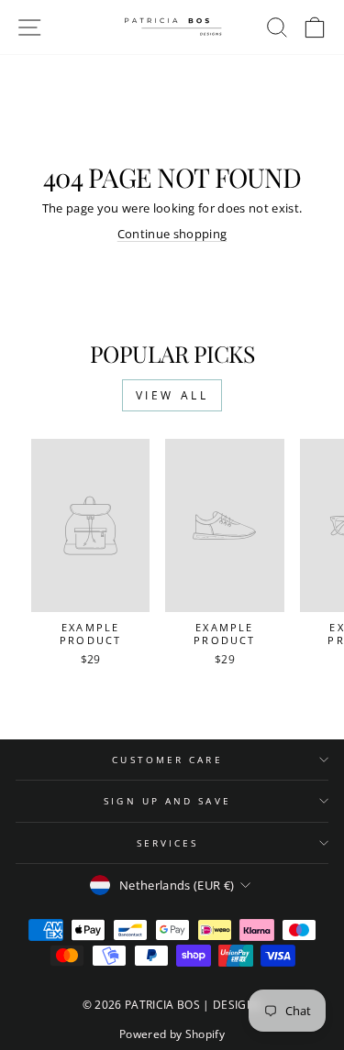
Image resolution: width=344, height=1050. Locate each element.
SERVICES (168, 843)
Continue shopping (172, 233)
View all (172, 395)
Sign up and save (167, 800)
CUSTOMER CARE (167, 759)
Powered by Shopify (172, 1034)
